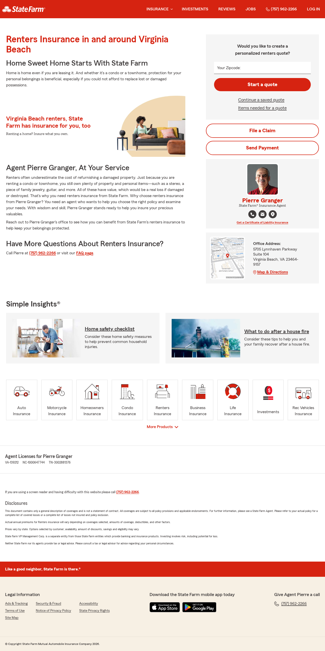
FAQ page (84, 253)
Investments (195, 9)
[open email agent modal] (262, 215)
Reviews (226, 9)
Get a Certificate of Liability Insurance (262, 222)
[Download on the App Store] (165, 607)
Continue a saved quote (261, 100)
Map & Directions (272, 272)
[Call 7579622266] (252, 214)
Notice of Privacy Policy (53, 610)
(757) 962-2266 (284, 9)
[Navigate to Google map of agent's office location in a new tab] (273, 214)
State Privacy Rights (94, 610)
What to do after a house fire (276, 331)
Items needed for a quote (262, 108)
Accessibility (88, 603)
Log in (313, 9)
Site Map (12, 618)
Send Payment (262, 147)
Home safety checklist (110, 329)
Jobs (251, 9)
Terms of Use (15, 610)
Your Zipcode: (229, 68)
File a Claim (262, 130)
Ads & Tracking (16, 603)
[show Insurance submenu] (171, 9)
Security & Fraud (48, 603)
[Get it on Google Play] (199, 607)
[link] (23, 9)
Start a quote (262, 84)
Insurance (158, 9)
